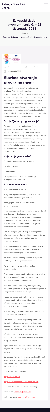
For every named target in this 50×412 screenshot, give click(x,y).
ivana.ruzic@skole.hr (22, 391)
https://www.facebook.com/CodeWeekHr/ (21, 381)
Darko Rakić (33, 67)
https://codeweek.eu (12, 376)
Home (24, 33)
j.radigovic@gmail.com (27, 397)
